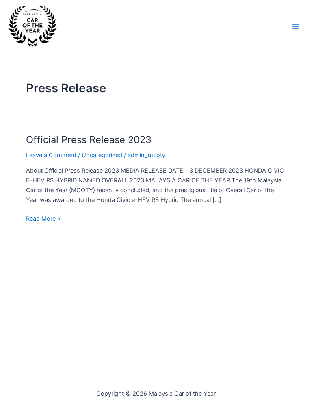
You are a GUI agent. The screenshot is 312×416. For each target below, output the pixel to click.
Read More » (43, 218)
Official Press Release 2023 (89, 139)
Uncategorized (102, 155)
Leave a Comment (51, 155)
